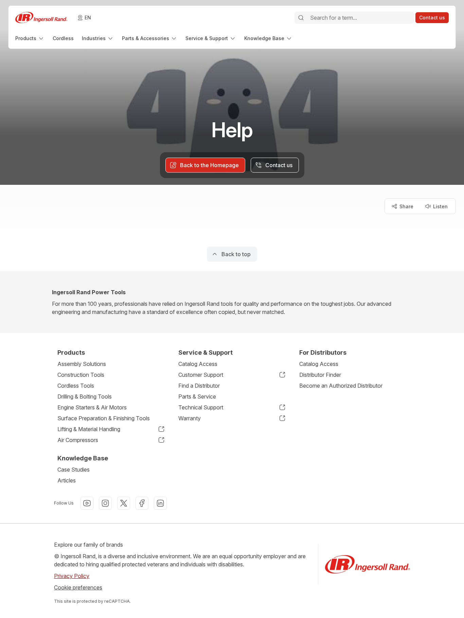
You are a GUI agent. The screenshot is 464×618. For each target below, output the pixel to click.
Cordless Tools (75, 385)
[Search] (301, 18)
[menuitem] (29, 38)
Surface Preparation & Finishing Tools (103, 418)
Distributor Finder (320, 374)
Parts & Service (197, 396)
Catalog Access (197, 363)
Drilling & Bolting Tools (84, 396)
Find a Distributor (199, 385)
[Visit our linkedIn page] (160, 503)
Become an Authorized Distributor (340, 385)
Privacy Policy (71, 575)
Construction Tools (80, 374)
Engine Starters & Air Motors (92, 407)
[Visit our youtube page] (87, 503)
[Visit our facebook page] (142, 503)
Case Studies (73, 469)
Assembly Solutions (81, 363)
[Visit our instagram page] (105, 503)
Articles (66, 480)
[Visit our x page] (123, 503)
